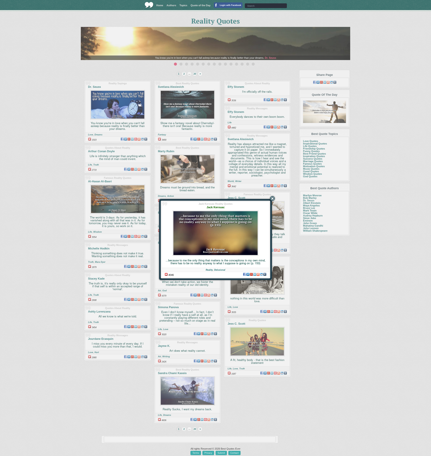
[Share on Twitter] (248, 274)
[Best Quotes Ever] (149, 5)
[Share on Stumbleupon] (258, 274)
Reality (209, 270)
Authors (171, 5)
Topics (183, 5)
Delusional (219, 270)
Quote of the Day (200, 5)
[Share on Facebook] (244, 274)
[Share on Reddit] (261, 274)
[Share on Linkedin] (254, 274)
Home (159, 5)
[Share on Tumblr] (264, 274)
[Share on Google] (251, 274)
